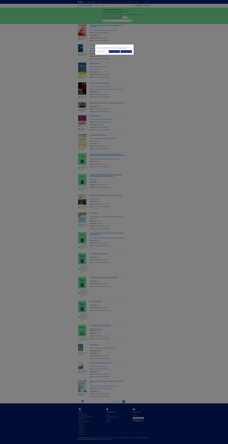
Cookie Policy (124, 48)
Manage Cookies (101, 51)
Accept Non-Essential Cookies (126, 51)
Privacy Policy (120, 48)
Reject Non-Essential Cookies (114, 51)
